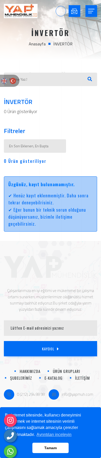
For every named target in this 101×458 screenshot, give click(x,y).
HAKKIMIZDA (30, 371)
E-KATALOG (54, 378)
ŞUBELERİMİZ (21, 378)
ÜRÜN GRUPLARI (66, 371)
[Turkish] (13, 80)
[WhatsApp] (10, 451)
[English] (4, 80)
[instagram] (10, 420)
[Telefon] (10, 435)
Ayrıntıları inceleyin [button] (54, 434)
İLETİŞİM (82, 378)
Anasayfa (37, 44)
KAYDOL (48, 348)
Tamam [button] (50, 448)
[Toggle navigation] (91, 11)
